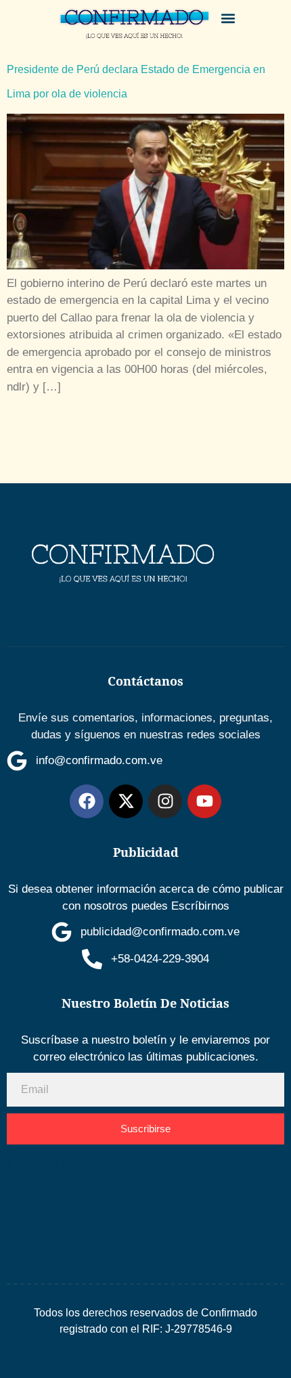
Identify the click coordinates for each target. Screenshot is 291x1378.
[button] (228, 18)
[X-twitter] (126, 801)
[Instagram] (165, 801)
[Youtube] (204, 801)
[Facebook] (87, 801)
